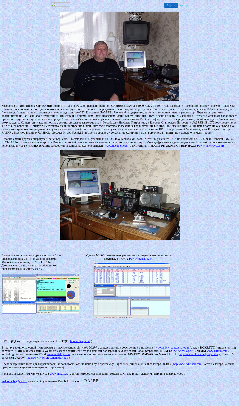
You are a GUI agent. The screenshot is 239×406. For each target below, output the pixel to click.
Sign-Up (183, 5)
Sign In (171, 5)
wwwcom (116, 145)
